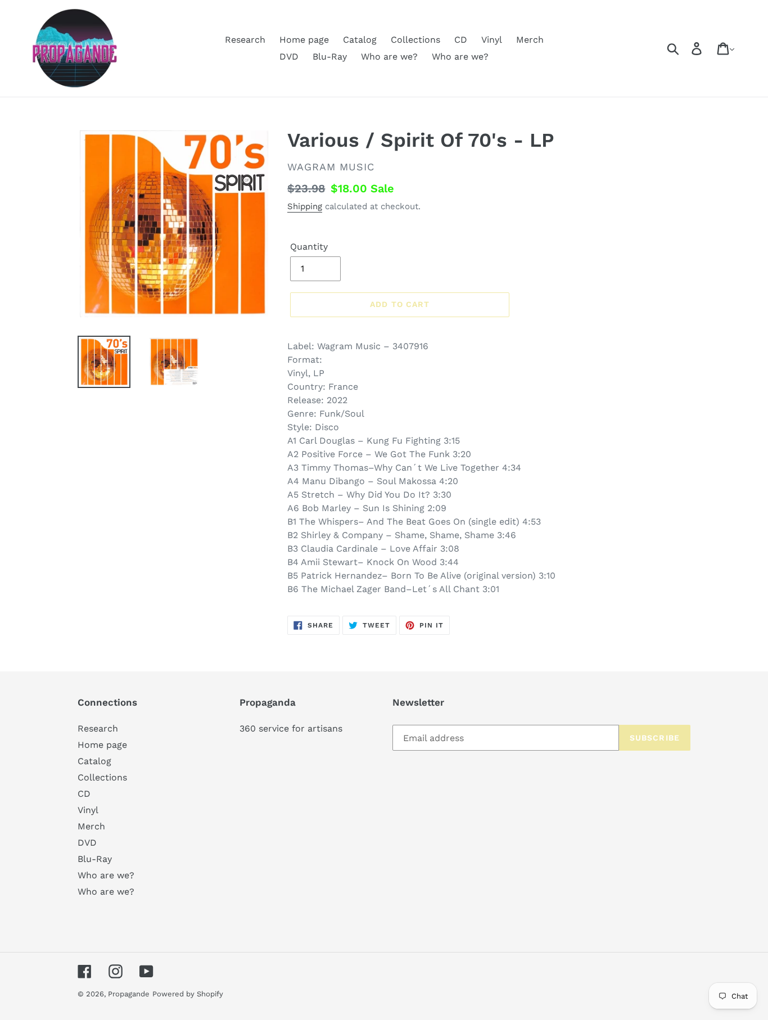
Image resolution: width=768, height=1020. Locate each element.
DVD (87, 842)
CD (84, 793)
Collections (102, 777)
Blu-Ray (95, 859)
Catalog (94, 761)
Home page (102, 744)
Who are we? (106, 875)
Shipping (304, 206)
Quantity (309, 246)
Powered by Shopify (187, 994)
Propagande (129, 994)
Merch (91, 826)
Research (98, 728)
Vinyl (88, 810)
